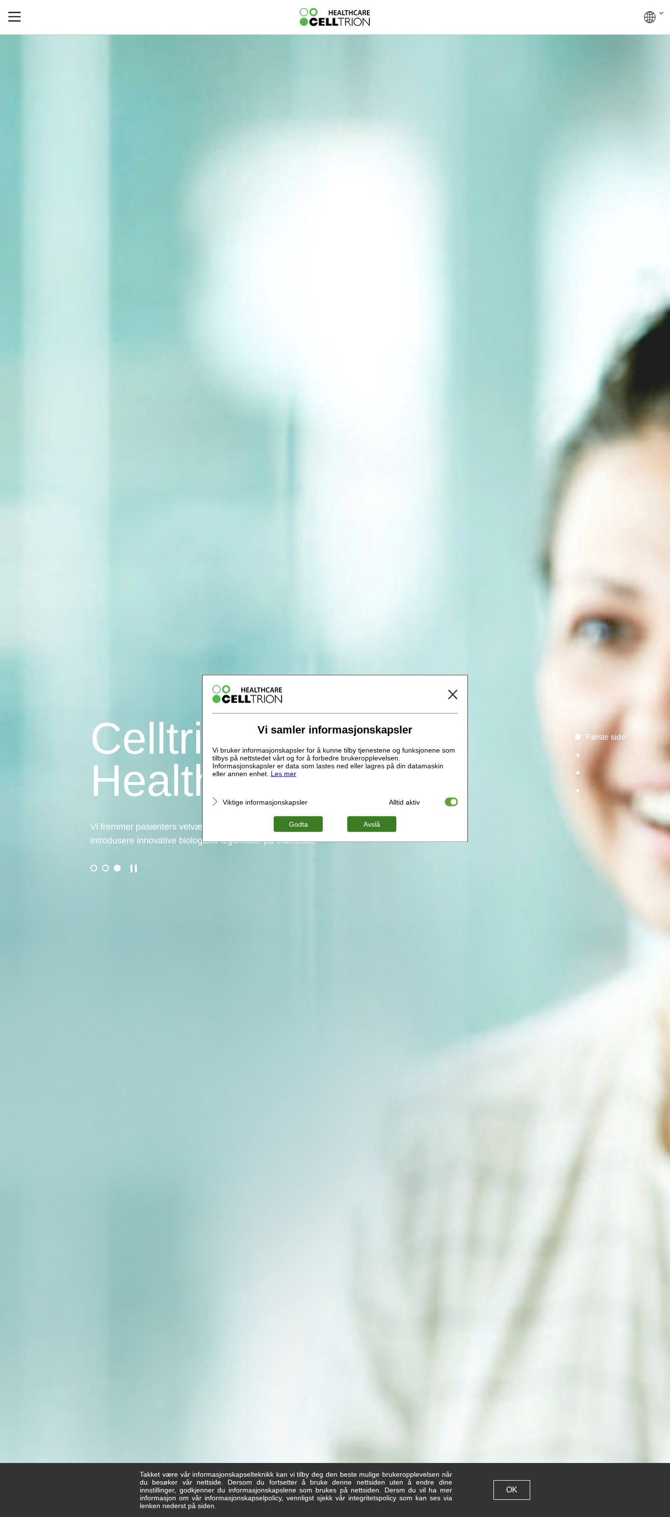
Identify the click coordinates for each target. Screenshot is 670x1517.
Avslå (371, 824)
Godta (298, 824)
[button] (93, 868)
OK (511, 1490)
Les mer (283, 774)
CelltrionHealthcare (335, 17)
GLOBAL (654, 17)
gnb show (14, 17)
